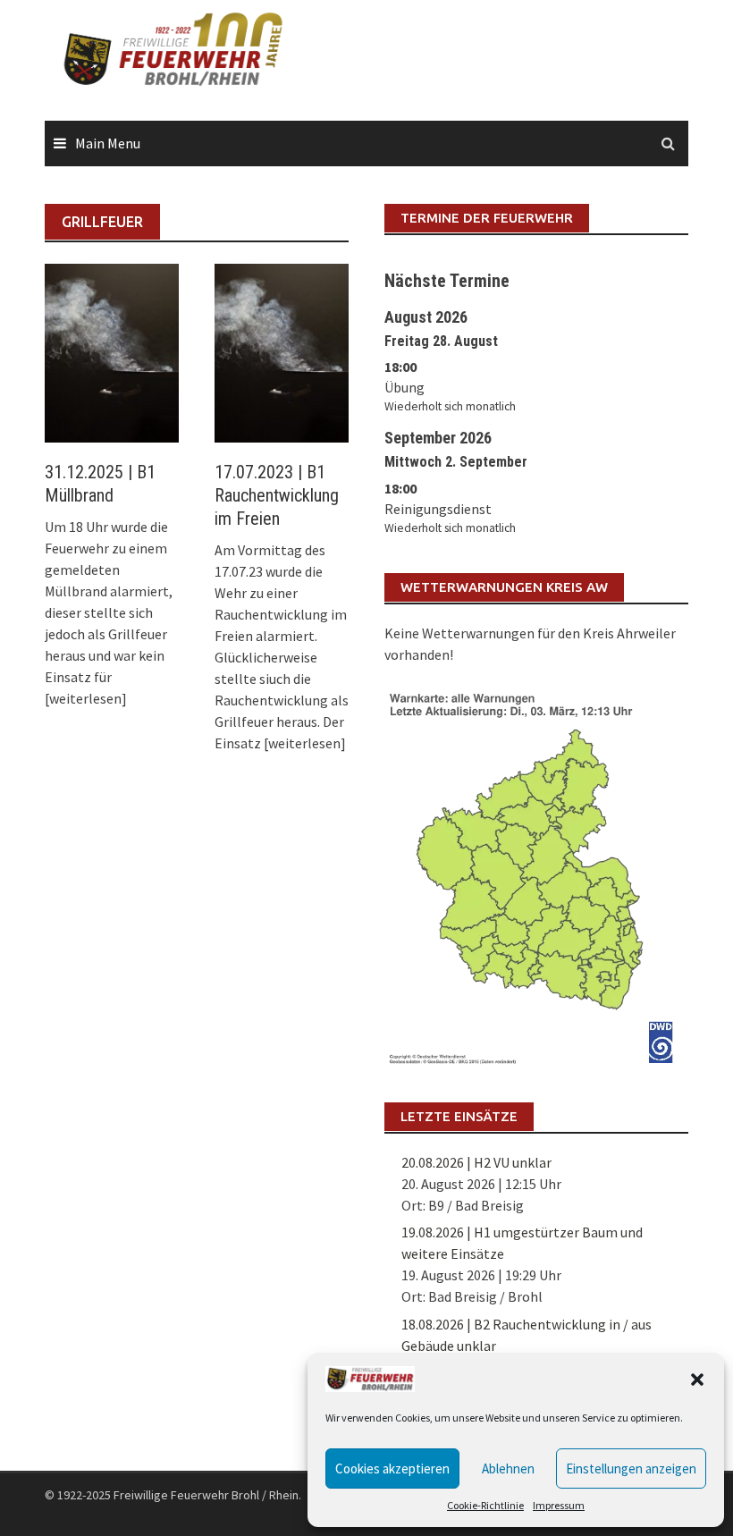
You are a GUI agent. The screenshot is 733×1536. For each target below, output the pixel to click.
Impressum (559, 1505)
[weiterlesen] (86, 698)
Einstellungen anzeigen (631, 1468)
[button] (697, 1379)
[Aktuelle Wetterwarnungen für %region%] (536, 874)
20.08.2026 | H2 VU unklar (476, 1162)
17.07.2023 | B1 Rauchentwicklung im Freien (277, 495)
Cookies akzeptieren (392, 1468)
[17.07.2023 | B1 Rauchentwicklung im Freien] (282, 351)
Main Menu (107, 143)
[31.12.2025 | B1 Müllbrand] (112, 351)
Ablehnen (508, 1468)
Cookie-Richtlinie (485, 1505)
